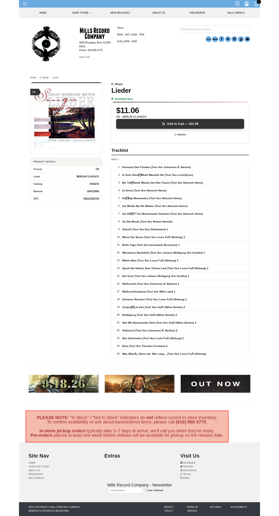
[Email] (247, 39)
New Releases (120, 12)
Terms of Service (192, 509)
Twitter (188, 466)
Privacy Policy (169, 509)
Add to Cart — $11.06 (182, 123)
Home (33, 77)
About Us (158, 12)
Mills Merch (236, 12)
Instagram (189, 470)
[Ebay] (208, 39)
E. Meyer (44, 77)
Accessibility (238, 507)
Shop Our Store (38, 466)
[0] (256, 4)
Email (186, 478)
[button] (81, 12)
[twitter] (228, 39)
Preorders (197, 12)
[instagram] (234, 39)
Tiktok (187, 474)
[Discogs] (215, 39)
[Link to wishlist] (237, 4)
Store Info (84, 57)
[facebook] (221, 39)
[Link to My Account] (247, 4)
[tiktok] (241, 39)
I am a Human (155, 490)
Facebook (189, 463)
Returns (215, 507)
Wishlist (182, 134)
